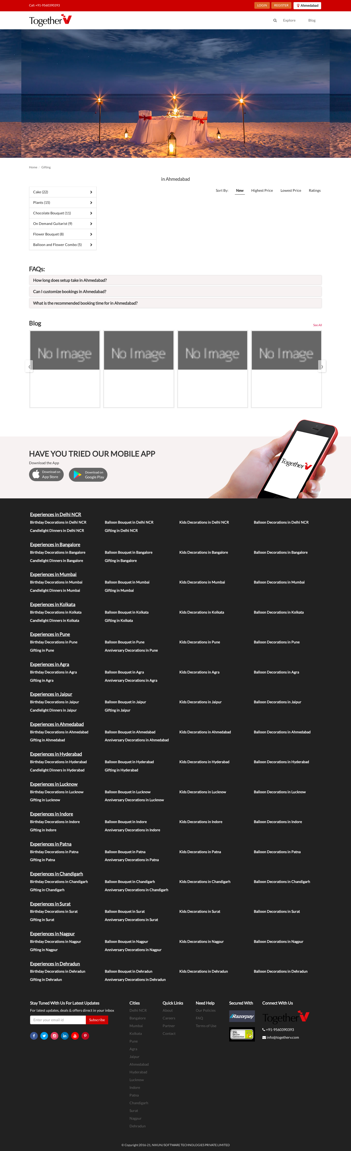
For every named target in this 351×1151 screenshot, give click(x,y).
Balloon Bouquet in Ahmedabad (130, 732)
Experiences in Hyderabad (56, 754)
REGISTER (281, 5)
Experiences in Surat (50, 904)
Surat (134, 1110)
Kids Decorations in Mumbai (202, 582)
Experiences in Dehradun (55, 963)
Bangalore (138, 1018)
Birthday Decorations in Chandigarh (59, 881)
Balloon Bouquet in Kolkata (127, 612)
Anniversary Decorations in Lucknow (134, 800)
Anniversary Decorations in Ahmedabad (137, 740)
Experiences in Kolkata (52, 604)
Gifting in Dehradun (46, 979)
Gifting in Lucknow (45, 800)
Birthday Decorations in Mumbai (56, 582)
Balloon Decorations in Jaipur (277, 702)
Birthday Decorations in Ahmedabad (59, 732)
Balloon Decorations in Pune (277, 642)
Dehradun (138, 1126)
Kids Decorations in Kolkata (201, 612)
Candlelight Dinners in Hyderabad (57, 770)
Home (33, 167)
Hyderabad (138, 1072)
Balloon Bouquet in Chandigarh (130, 881)
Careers (169, 1018)
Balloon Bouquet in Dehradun (128, 971)
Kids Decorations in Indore (200, 821)
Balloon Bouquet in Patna (125, 851)
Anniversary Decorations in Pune (131, 650)
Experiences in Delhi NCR (55, 514)
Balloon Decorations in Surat (277, 911)
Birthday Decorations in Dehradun (57, 971)
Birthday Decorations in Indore (55, 821)
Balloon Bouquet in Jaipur (125, 702)
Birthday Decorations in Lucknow (57, 792)
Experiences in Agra (49, 664)
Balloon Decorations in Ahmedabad (282, 732)
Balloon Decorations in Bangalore (281, 552)
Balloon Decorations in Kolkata (279, 612)
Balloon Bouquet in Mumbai (127, 582)
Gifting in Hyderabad (121, 770)
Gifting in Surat (42, 919)
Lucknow (137, 1079)
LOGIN (262, 5)
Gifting (46, 167)
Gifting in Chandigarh (47, 890)
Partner (169, 1026)
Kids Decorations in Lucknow (202, 792)
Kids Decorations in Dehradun (203, 971)
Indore (135, 1087)
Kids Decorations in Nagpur (201, 941)
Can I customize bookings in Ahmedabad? (69, 291)
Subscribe (97, 1020)
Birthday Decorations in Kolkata (55, 612)
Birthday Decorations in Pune (53, 642)
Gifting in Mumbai (119, 590)
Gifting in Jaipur (118, 710)
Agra (133, 1049)
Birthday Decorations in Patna (54, 851)
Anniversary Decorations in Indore (132, 830)
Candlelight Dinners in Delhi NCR (57, 530)
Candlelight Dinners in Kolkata (54, 620)
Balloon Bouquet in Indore (126, 821)
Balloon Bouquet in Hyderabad (129, 762)
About (168, 1010)
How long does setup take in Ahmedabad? (70, 280)
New (240, 190)
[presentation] (29, 366)
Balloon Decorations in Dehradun (281, 971)
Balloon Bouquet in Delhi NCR (129, 522)
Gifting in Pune (42, 650)
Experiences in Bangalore (55, 544)
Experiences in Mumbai (53, 574)
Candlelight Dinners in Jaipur (53, 710)
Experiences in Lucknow (54, 784)
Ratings (315, 190)
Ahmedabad (139, 1064)
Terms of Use (206, 1026)
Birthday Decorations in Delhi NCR (58, 522)
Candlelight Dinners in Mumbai (55, 590)
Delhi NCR (138, 1010)
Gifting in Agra (41, 680)
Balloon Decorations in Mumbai (279, 582)
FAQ (199, 1018)
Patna (134, 1095)
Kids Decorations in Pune (199, 642)
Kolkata (136, 1033)
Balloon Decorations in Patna (277, 851)
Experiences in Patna (50, 844)
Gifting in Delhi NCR (121, 530)
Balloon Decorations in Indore (278, 821)
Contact (169, 1033)
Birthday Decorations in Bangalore (57, 552)
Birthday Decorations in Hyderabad (58, 762)
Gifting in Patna (42, 859)
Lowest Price (291, 190)
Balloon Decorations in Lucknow (280, 792)
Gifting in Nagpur (44, 949)
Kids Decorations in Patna (200, 851)
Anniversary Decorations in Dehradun (135, 979)
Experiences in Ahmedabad (57, 724)
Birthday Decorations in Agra (53, 672)
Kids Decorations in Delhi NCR (204, 522)
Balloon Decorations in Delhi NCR (281, 522)
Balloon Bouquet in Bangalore (128, 552)
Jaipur (135, 1056)
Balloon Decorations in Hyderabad (281, 762)
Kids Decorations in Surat (199, 911)
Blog (312, 20)
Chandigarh (139, 1103)
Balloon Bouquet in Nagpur (126, 941)
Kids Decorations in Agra (199, 672)
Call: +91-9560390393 (44, 5)
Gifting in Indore (43, 830)
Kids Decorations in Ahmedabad (205, 732)
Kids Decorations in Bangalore (203, 552)
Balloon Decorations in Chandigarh (282, 881)
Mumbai (136, 1026)
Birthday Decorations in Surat (54, 911)
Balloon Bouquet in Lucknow (128, 792)
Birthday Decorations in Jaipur (54, 702)
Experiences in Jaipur (51, 694)
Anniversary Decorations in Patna (132, 859)
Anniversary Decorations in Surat (131, 919)
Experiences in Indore (51, 814)
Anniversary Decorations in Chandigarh (136, 890)
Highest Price (262, 190)
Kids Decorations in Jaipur (200, 702)
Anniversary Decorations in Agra (131, 680)
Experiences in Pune (50, 634)
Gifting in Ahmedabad (47, 740)
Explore (289, 20)
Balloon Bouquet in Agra (124, 672)
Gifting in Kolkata (119, 620)
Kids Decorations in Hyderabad (204, 762)
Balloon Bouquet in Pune (124, 642)
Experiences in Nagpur (52, 933)
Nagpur (136, 1118)
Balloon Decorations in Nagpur (278, 941)
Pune (134, 1041)
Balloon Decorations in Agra (276, 672)
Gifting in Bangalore (121, 560)
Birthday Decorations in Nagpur (55, 941)
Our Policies (206, 1010)
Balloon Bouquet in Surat (125, 911)
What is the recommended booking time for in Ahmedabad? (85, 302)
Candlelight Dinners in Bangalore (56, 560)
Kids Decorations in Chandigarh (204, 881)
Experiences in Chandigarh (56, 873)
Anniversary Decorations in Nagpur (133, 949)
